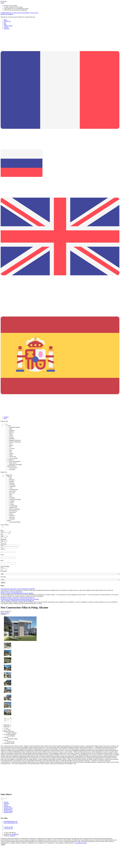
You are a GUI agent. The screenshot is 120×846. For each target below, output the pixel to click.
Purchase (6, 417)
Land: (2, 554)
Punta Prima (12, 512)
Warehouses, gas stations (15, 464)
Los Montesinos (13, 506)
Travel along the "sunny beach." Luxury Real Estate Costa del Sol (18, 588)
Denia (10, 494)
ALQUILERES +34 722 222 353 (29, 12)
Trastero (11, 453)
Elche (10, 496)
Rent (5, 24)
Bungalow (12, 430)
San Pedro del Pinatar (14, 522)
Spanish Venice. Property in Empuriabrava (12, 591)
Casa (10, 443)
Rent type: (3, 576)
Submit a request (8, 25)
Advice (6, 805)
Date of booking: (5, 566)
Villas (10, 429)
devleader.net (15, 834)
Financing (6, 803)
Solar (10, 451)
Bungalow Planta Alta (14, 440)
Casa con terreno (13, 458)
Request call (4, 14)
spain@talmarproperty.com (11, 822)
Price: (2, 530)
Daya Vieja (12, 492)
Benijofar (11, 483)
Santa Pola (12, 515)
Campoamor (12, 486)
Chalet (10, 435)
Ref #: (2, 560)
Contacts (6, 27)
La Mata (11, 502)
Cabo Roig (12, 484)
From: (2, 531)
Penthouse (11, 438)
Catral (10, 488)
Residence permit (8, 811)
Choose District (5, 524)
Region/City (4, 472)
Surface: (3, 549)
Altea (10, 478)
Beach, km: (4, 544)
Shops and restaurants (14, 461)
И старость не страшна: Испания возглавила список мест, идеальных (20, 599)
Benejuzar (11, 479)
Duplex (11, 433)
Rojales (11, 514)
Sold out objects (8, 812)
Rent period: (4, 571)
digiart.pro (12, 835)
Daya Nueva (12, 491)
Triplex (11, 455)
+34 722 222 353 (8, 828)
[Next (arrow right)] (3, 799)
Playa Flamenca (13, 510)
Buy (5, 22)
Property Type (4, 421)
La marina (11, 501)
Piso (10, 447)
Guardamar (12, 497)
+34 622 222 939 (8, 827)
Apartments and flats (14, 427)
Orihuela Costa (13, 507)
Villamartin (12, 519)
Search (3, 582)
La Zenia (11, 504)
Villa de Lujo (12, 456)
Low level (11, 448)
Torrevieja (6, 28)
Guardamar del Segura (15, 499)
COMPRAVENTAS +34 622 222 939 (11, 12)
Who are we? (7, 21)
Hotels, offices (13, 463)
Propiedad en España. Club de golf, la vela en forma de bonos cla (17, 597)
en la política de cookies (80, 843)
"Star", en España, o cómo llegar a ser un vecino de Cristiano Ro (17, 600)
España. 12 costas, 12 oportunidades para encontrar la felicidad (17, 593)
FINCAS (11, 432)
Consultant (10, 14)
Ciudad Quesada (13, 489)
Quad (10, 450)
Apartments (12, 469)
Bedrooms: (3, 539)
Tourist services (8, 809)
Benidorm (11, 481)
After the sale (7, 806)
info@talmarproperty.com (10, 821)
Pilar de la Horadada (14, 509)
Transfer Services (8, 808)
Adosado (11, 437)
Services (6, 802)
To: (1, 533)
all (6, 424)
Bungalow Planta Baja (15, 442)
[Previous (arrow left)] (1, 799)
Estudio (11, 445)
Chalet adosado (13, 467)
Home (5, 19)
